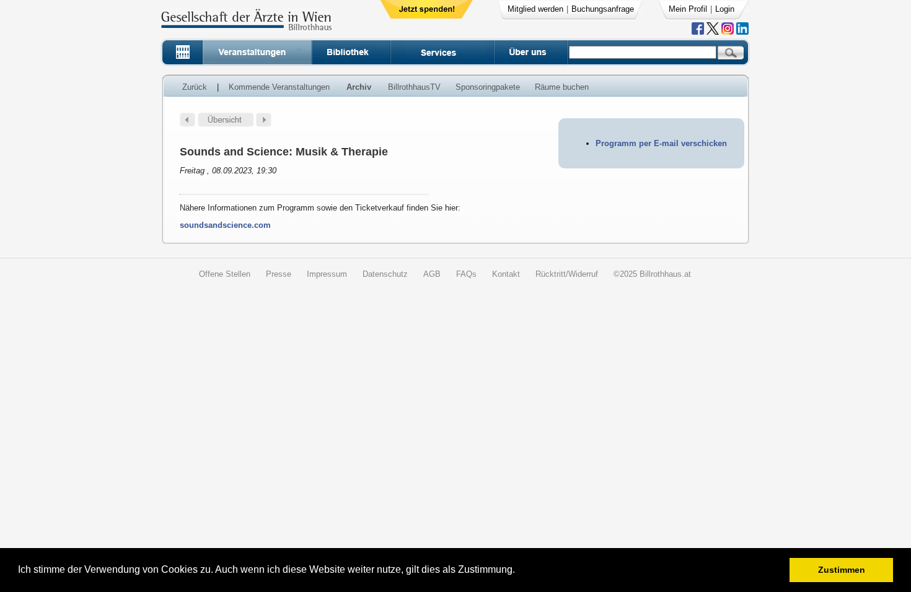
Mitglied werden (535, 9)
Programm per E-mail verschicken (661, 143)
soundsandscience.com (225, 225)
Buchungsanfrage (602, 9)
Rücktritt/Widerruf (566, 274)
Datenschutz (385, 274)
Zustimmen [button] (841, 570)
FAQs (466, 274)
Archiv (358, 87)
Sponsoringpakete (487, 87)
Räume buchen (562, 87)
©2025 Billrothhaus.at (652, 274)
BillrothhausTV (414, 87)
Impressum (327, 274)
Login (724, 9)
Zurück (194, 87)
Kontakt (506, 274)
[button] (519, 571)
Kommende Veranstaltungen (279, 87)
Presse (278, 274)
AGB (432, 274)
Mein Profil (688, 9)
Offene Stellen (224, 274)
